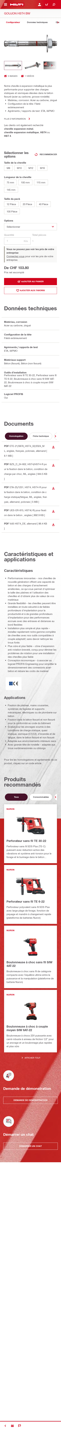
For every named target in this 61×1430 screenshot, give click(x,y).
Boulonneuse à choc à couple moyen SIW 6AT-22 (27, 1028)
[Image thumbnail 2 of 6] (33, 65)
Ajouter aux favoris (32, 290)
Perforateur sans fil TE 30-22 (26, 841)
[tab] (13, 22)
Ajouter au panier (32, 281)
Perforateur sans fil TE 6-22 (26, 901)
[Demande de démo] (12, 1425)
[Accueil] (16, 4)
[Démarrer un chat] (19, 1425)
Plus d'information (15, 118)
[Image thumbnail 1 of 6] (13, 65)
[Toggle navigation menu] (5, 4)
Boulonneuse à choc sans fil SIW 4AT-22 (29, 964)
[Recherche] (53, 4)
